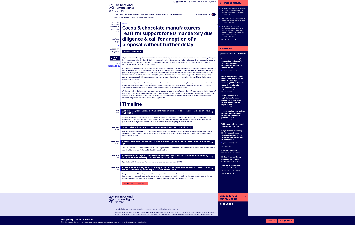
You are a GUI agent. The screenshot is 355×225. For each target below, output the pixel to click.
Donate (158, 14)
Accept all (271, 221)
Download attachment (131, 51)
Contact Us (148, 209)
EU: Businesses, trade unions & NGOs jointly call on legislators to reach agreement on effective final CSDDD (234, 10)
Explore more (226, 173)
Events (117, 209)
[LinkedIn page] (177, 2)
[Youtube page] (182, 2)
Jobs (121, 209)
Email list (203, 2)
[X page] (174, 2)
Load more (140, 184)
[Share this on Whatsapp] (109, 66)
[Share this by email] (119, 66)
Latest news (119, 14)
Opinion (151, 14)
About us (165, 14)
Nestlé (117, 38)
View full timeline (228, 40)
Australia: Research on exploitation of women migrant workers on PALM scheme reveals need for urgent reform (231, 100)
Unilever (113, 39)
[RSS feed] (185, 2)
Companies (128, 14)
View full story (128, 184)
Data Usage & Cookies (136, 209)
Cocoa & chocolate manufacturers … (143, 18)
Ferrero (117, 39)
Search (213, 2)
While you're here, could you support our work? (232, 125)
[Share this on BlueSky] (116, 66)
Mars (114, 38)
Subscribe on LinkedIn (171, 209)
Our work (136, 14)
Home (116, 18)
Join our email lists (176, 14)
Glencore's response (229, 150)
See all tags (115, 58)
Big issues (144, 14)
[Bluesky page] (179, 2)
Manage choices (286, 221)
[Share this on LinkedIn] (114, 66)
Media (126, 209)
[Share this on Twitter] (111, 66)
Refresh (241, 54)
